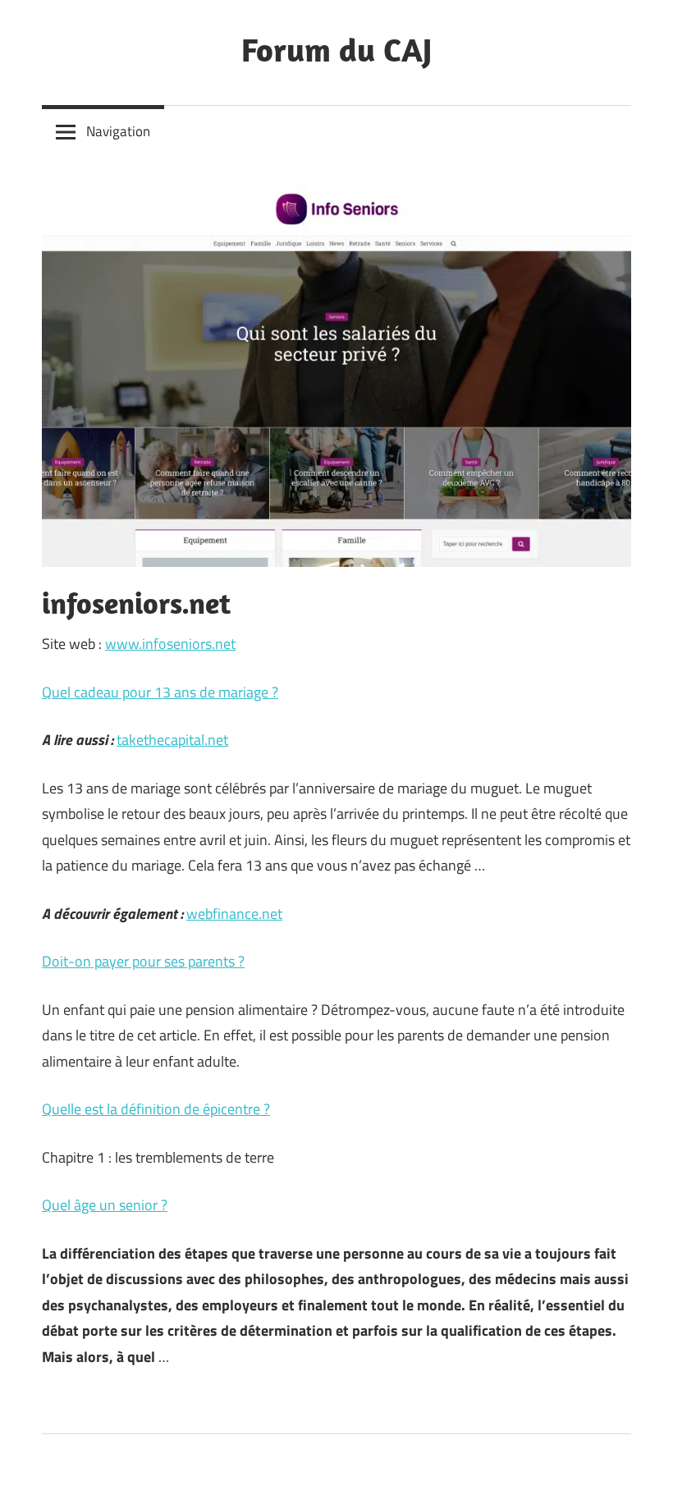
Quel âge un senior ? (104, 1205)
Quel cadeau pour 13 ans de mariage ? (160, 692)
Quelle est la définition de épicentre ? (156, 1109)
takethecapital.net (172, 740)
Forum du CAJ (336, 49)
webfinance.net (234, 914)
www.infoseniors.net (170, 644)
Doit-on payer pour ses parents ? (143, 961)
